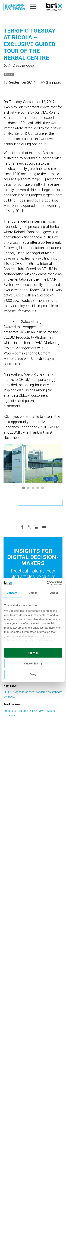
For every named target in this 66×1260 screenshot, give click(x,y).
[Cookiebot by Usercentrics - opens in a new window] (47, 583)
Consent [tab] (12, 592)
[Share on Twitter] (29, 526)
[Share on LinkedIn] (36, 526)
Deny (33, 674)
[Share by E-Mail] (44, 526)
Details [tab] (33, 592)
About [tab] (54, 592)
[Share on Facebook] (22, 526)
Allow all (33, 652)
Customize (31, 663)
